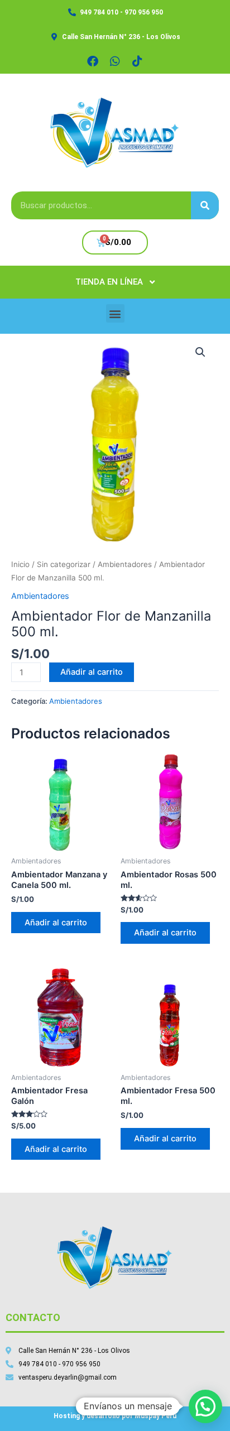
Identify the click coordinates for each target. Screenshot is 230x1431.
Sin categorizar (63, 564)
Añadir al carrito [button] (56, 923)
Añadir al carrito (91, 672)
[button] (115, 313)
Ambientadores (125, 564)
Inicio (20, 564)
